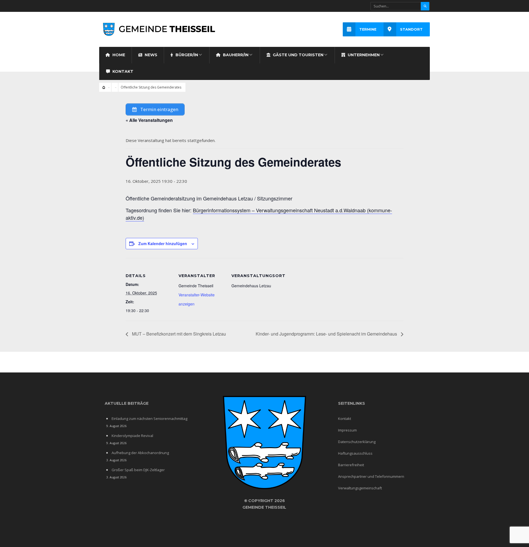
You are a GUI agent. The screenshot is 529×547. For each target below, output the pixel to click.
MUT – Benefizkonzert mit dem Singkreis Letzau (178, 334)
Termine (367, 29)
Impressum (347, 430)
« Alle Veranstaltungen (149, 120)
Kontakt (122, 71)
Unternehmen (363, 54)
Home (118, 54)
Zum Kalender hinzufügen (162, 243)
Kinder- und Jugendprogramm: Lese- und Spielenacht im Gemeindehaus (327, 334)
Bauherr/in (235, 54)
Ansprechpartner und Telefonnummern (371, 476)
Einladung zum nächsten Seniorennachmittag (149, 418)
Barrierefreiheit (351, 464)
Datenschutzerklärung (357, 441)
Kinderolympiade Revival (132, 435)
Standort (411, 29)
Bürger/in (186, 54)
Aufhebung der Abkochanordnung (140, 452)
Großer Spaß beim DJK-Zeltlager (138, 469)
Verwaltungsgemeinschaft (360, 488)
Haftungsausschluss (355, 453)
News (150, 54)
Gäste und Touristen (297, 54)
